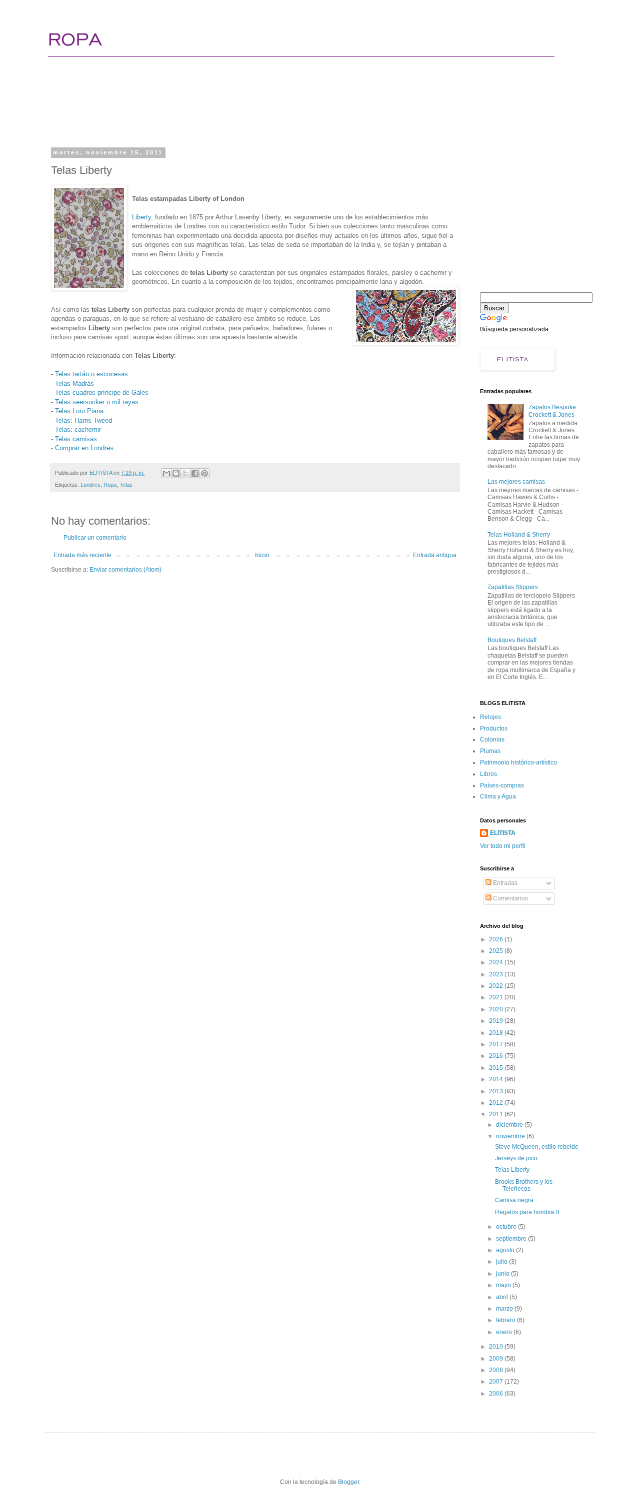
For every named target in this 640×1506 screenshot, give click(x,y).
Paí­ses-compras (502, 785)
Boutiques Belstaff (512, 640)
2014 (496, 1079)
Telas (126, 485)
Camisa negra (514, 1200)
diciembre (510, 1124)
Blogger (348, 1482)
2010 (496, 1346)
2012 (496, 1102)
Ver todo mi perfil (503, 845)
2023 (496, 974)
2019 (496, 1020)
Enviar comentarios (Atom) (126, 569)
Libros (488, 773)
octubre (507, 1226)
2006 (496, 1393)
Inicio (262, 555)
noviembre (511, 1136)
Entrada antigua (434, 555)
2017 (496, 1044)
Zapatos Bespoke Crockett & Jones (552, 411)
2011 (496, 1114)
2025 (496, 950)
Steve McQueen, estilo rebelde (536, 1146)
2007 (496, 1381)
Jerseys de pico (516, 1158)
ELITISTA (503, 832)
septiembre (512, 1238)
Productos (494, 728)
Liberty (141, 217)
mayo (504, 1285)
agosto (506, 1250)
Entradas (505, 882)
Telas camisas (76, 439)
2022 (496, 985)
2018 (496, 1032)
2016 (496, 1055)
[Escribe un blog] (176, 473)
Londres (90, 485)
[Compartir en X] (185, 473)
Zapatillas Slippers (513, 587)
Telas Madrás (74, 383)
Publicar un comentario (95, 537)
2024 (496, 962)
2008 (496, 1370)
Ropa (110, 485)
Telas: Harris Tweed (83, 420)
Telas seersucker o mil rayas (96, 402)
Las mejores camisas (516, 481)
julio (502, 1261)
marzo (505, 1308)
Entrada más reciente (83, 555)
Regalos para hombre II (527, 1212)
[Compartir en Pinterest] (205, 473)
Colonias (492, 739)
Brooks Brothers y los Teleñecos (523, 1185)
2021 (496, 997)
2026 (496, 939)
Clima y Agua (498, 796)
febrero (506, 1320)
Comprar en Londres (84, 448)
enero (505, 1332)
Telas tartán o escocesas (91, 374)
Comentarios (510, 898)
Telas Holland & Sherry (519, 534)
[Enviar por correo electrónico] (167, 473)
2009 (496, 1358)
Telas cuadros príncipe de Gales (101, 392)
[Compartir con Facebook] (195, 473)
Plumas (490, 751)
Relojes (490, 717)
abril (503, 1297)
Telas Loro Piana (79, 411)
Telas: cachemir (78, 429)
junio (503, 1273)
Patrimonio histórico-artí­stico (518, 762)
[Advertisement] (242, 107)
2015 (496, 1067)
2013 (496, 1091)
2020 (496, 1009)
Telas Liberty (512, 1169)
